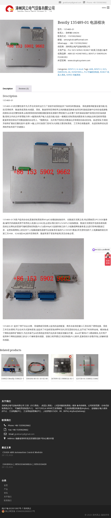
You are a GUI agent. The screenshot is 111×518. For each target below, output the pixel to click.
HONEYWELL (77, 72)
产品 (6, 489)
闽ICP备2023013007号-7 (12, 508)
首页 (6, 485)
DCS (104, 69)
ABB (91, 69)
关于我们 (8, 496)
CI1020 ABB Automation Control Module (23, 452)
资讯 (6, 493)
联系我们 (8, 500)
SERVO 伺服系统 (73, 74)
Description (8, 88)
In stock (79, 69)
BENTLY (71, 69)
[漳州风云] (43, 9)
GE (69, 72)
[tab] (24, 88)
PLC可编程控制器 (91, 72)
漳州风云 (27, 508)
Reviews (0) (24, 88)
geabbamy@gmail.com (24, 434)
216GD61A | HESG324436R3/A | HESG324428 (24, 464)
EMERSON (62, 72)
